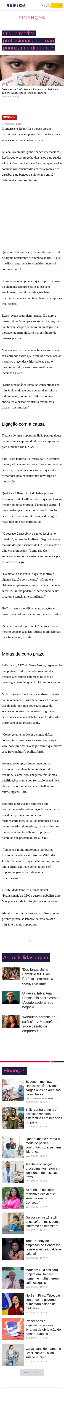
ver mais (29, 1372)
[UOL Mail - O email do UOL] (43, 5)
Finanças (32, 17)
